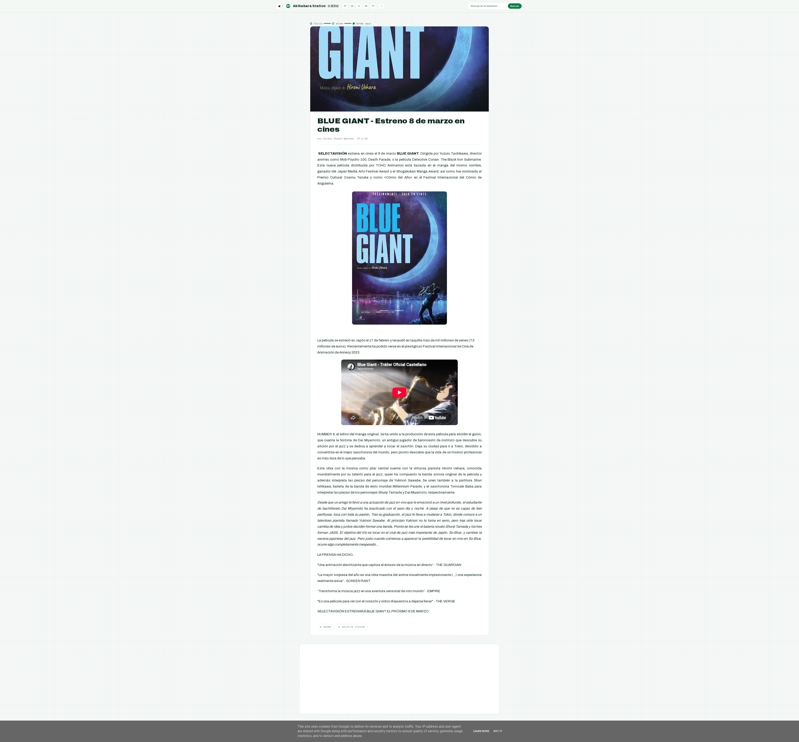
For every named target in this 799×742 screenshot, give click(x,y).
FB (366, 6)
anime (339, 23)
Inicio (318, 23)
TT (345, 6)
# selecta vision (352, 626)
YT (373, 6)
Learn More (481, 731)
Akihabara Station (313, 6)
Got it (497, 731)
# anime (325, 626)
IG (352, 6)
